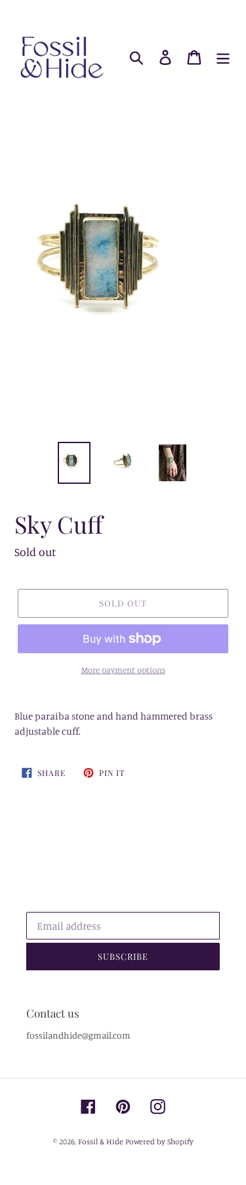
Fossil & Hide (100, 1141)
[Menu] (223, 57)
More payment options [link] (123, 669)
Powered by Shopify (159, 1141)
